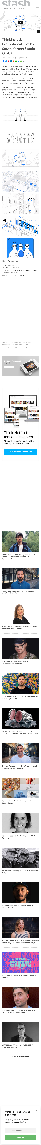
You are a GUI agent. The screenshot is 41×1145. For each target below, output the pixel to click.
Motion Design (24, 345)
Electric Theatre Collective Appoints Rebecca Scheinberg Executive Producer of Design (20, 941)
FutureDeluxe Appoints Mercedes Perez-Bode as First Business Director (20, 627)
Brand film (23, 342)
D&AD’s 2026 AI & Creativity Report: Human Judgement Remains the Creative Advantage (20, 732)
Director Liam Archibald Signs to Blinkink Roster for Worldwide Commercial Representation (18, 556)
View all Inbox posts (20, 1057)
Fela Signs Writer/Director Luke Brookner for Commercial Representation (20, 1011)
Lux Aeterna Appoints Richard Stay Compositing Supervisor (16, 662)
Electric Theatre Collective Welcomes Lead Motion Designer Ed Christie (19, 767)
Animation (14, 342)
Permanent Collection (13, 8)
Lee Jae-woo (24, 347)
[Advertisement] (20, 309)
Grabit (14, 265)
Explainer (14, 345)
